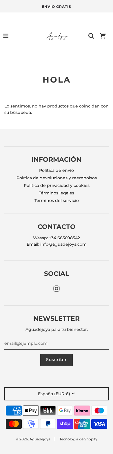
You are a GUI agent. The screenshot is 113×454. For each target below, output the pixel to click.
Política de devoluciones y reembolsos (57, 177)
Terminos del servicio (56, 200)
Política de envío (56, 170)
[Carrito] (103, 36)
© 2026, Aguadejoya (33, 439)
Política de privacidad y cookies (57, 185)
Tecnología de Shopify (78, 439)
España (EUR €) (54, 393)
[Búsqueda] (91, 36)
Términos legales (56, 193)
